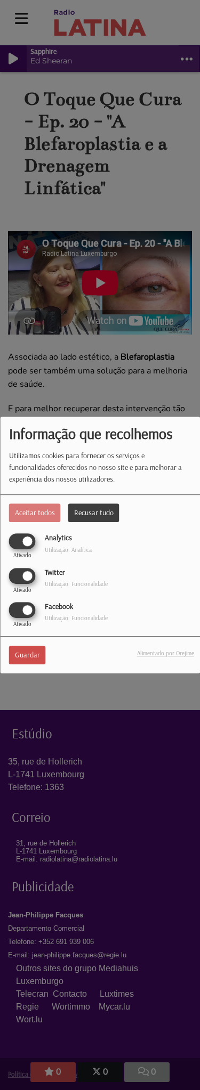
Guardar (27, 655)
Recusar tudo (94, 513)
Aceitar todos (35, 513)
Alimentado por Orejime (165, 653)
